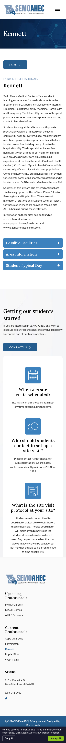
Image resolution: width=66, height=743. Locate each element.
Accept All (55, 738)
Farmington (12, 643)
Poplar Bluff (12, 654)
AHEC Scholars (14, 615)
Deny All (9, 738)
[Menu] (58, 9)
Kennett (9, 649)
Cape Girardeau (14, 638)
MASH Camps (13, 609)
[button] (15, 64)
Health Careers (14, 604)
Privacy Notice (37, 721)
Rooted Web (33, 724)
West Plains (12, 659)
